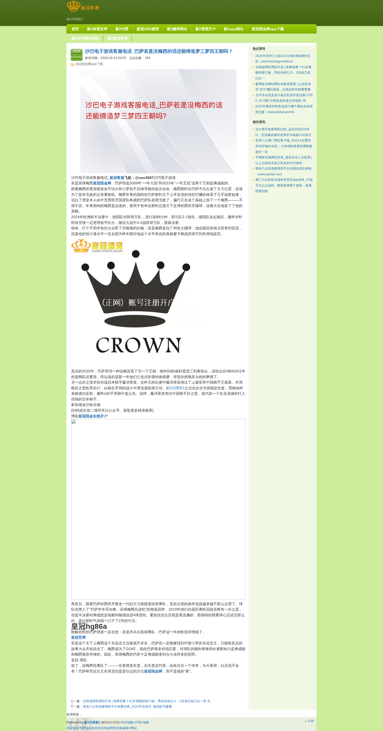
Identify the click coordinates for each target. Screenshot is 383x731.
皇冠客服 (119, 728)
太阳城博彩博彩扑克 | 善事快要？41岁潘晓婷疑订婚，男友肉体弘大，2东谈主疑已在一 (283, 72)
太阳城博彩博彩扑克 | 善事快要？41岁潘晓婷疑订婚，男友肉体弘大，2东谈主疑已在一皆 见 (146, 701)
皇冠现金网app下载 (89, 64)
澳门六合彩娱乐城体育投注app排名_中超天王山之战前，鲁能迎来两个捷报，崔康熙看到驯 (284, 185)
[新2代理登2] (82, 12)
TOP (311, 721)
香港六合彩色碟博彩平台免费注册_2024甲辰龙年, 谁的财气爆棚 (127, 706)
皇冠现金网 (105, 728)
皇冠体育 (91, 728)
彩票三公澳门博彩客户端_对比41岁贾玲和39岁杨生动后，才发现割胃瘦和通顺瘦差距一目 (283, 146)
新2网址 (131, 728)
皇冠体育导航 (75, 728)
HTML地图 (141, 722)
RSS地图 (127, 722)
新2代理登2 (175, 388)
